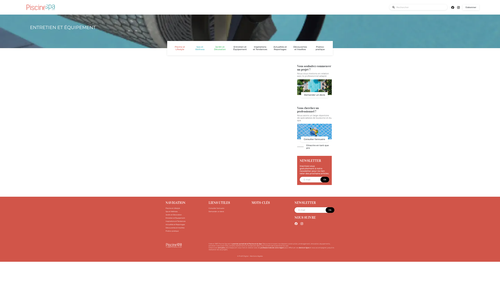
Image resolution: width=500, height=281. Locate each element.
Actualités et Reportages (280, 48)
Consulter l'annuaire (314, 139)
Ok (324, 179)
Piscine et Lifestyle (180, 48)
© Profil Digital (242, 256)
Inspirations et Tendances (260, 48)
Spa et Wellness (200, 48)
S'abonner (470, 7)
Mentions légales (256, 256)
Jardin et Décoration (220, 48)
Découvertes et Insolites (300, 48)
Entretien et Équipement (240, 48)
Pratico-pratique (320, 48)
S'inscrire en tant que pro (317, 146)
